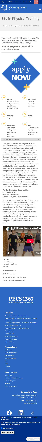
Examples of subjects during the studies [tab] (14, 277)
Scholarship (8, 375)
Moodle (25, 2)
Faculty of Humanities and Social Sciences (17, 328)
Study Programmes (11, 352)
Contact (7, 366)
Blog (6, 361)
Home (5, 26)
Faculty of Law (9, 331)
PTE (30, 2)
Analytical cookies (8, 428)
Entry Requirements (11, 386)
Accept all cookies (33, 439)
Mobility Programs (10, 381)
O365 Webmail (11, 2)
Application (8, 350)
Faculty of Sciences (11, 339)
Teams (19, 2)
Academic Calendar (10, 358)
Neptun (4, 2)
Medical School (9, 342)
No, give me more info (13, 424)
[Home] (14, 8)
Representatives (9, 355)
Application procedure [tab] (9, 270)
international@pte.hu (30, 403)
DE (37, 1)
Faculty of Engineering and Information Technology (20, 322)
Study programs (14, 26)
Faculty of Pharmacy (11, 336)
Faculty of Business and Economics (15, 316)
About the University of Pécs (13, 378)
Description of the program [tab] (11, 139)
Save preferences (7, 432)
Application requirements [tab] (10, 274)
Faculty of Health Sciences (13, 325)
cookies (10, 417)
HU (35, 1)
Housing (7, 383)
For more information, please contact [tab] (14, 280)
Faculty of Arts (9, 333)
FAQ (6, 363)
